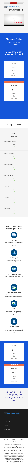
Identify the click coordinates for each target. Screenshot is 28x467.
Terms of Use (7, 429)
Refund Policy (7, 425)
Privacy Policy (7, 421)
